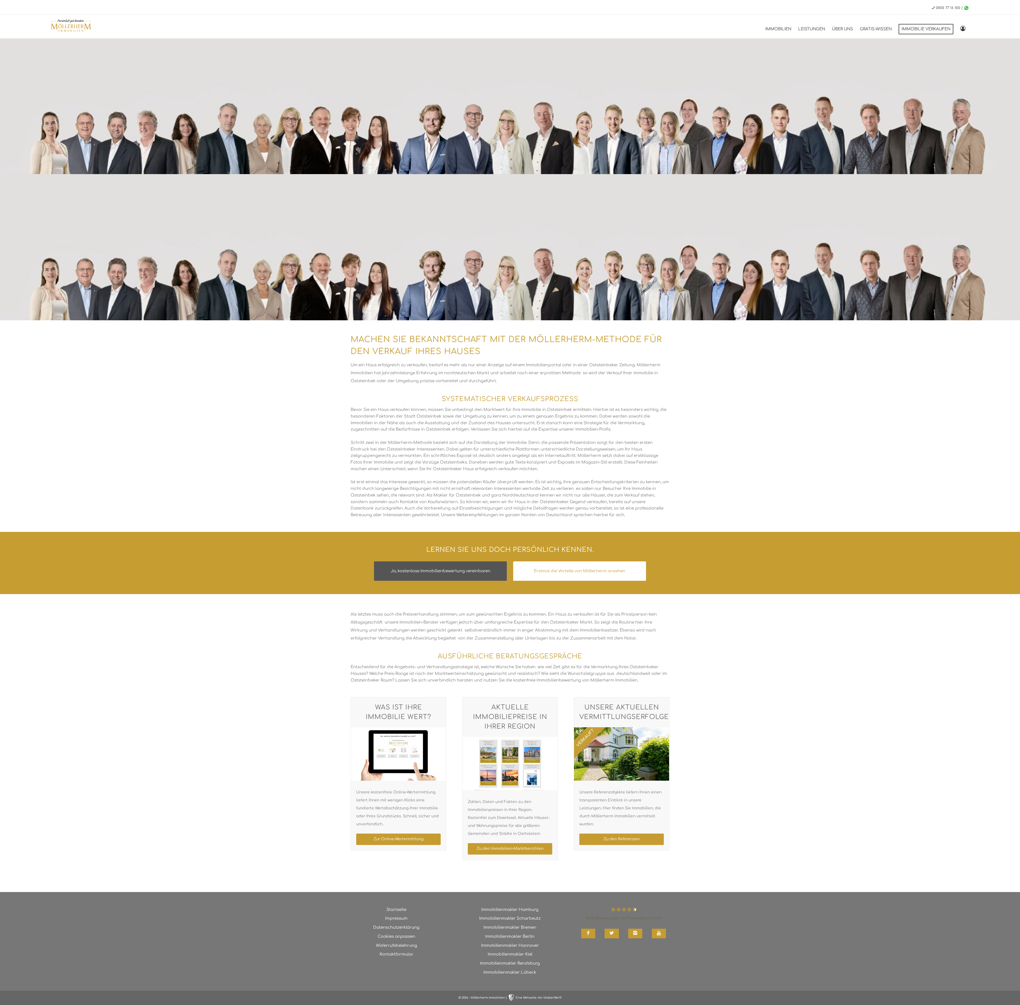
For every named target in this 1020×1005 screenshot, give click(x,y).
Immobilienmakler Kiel (510, 954)
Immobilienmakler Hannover (510, 945)
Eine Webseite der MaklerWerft (539, 997)
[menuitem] (778, 29)
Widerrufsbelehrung (396, 945)
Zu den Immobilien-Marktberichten (510, 849)
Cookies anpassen (396, 936)
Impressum (396, 918)
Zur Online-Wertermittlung (398, 839)
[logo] (71, 26)
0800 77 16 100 (948, 8)
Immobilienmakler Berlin (509, 936)
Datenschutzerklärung (396, 927)
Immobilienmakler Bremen (509, 927)
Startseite (396, 909)
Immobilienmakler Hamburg (509, 909)
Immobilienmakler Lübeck (509, 972)
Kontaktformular (396, 954)
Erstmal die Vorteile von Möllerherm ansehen (579, 571)
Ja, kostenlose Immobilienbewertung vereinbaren (440, 571)
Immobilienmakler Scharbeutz (510, 918)
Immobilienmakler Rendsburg (510, 963)
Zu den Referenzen (622, 839)
